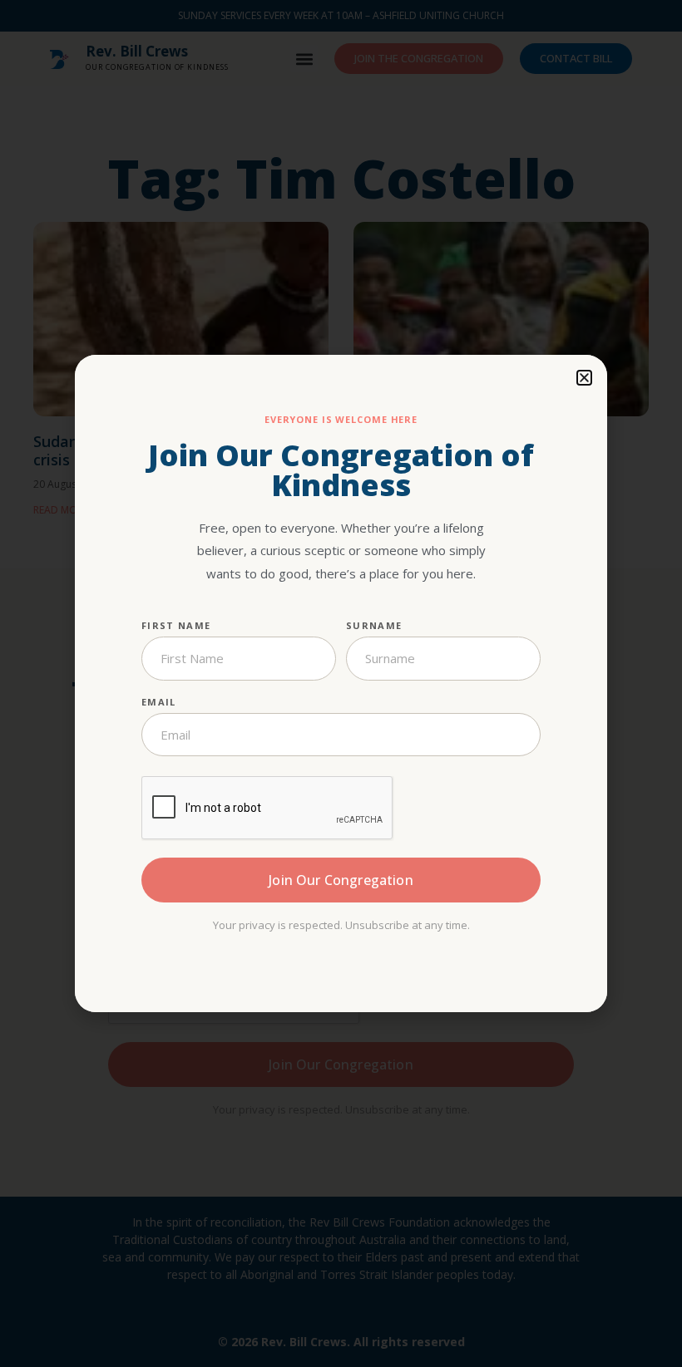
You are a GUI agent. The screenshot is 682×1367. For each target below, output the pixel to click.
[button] (584, 377)
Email (158, 701)
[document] (341, 683)
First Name (175, 625)
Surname (374, 625)
